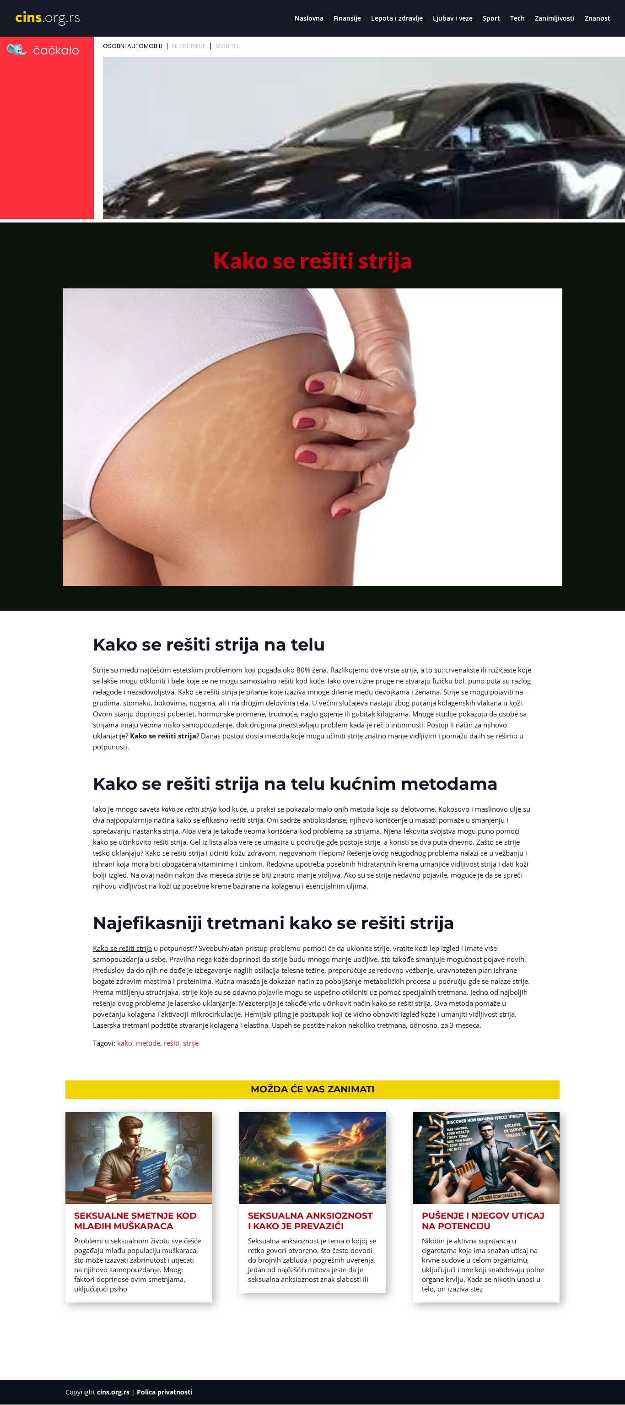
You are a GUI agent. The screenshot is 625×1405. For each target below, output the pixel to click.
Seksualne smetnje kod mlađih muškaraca (135, 1220)
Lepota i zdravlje (397, 18)
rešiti (171, 1042)
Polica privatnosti (164, 1392)
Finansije (347, 18)
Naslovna (309, 18)
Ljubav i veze (453, 18)
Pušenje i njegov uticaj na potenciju (483, 1220)
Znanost (597, 18)
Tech (517, 18)
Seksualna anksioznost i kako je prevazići (310, 1220)
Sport (491, 18)
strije (191, 1042)
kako (124, 1042)
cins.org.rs (113, 1392)
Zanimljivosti (555, 18)
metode (148, 1042)
